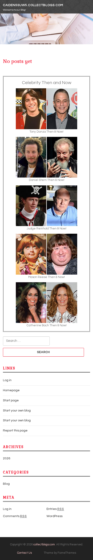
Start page (11, 400)
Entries (55, 509)
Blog (6, 483)
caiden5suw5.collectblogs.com (33, 5)
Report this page (15, 430)
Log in (7, 380)
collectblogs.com (44, 544)
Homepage (11, 390)
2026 (6, 458)
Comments (15, 516)
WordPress (54, 516)
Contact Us (24, 552)
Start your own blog (17, 410)
